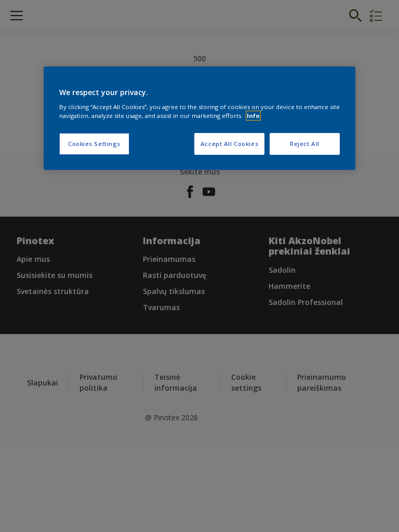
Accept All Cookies (229, 144)
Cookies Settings (94, 144)
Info (253, 115)
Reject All (305, 144)
